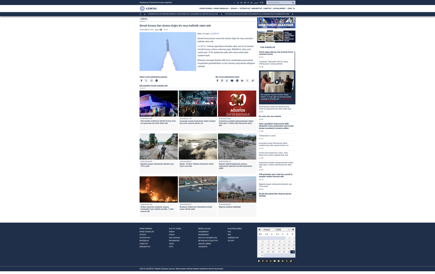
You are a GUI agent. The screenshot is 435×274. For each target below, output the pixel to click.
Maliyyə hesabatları (207, 238)
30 (294, 252)
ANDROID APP (233, 238)
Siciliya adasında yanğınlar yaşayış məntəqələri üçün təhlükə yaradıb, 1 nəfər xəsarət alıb (157, 209)
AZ (234, 2)
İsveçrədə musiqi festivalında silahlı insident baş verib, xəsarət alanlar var (197, 122)
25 (268, 252)
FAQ (229, 232)
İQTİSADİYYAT (245, 8)
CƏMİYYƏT (267, 8)
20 (279, 248)
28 (284, 252)
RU (238, 2)
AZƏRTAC (214, 33)
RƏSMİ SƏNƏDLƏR (221, 8)
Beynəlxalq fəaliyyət (208, 241)
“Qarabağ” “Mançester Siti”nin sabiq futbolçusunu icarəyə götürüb (273, 63)
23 (294, 248)
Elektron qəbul (235, 229)
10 (262, 245)
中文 (261, 2)
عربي (256, 2)
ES (251, 2)
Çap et (157, 30)
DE (245, 2)
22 (289, 248)
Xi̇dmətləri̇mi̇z (204, 244)
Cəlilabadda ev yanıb (267, 136)
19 (273, 248)
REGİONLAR (144, 241)
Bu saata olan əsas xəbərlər (270, 116)
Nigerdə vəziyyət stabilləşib (230, 207)
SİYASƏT (234, 8)
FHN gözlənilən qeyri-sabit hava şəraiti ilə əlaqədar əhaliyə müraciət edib (240, 14)
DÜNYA (144, 19)
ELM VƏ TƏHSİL (175, 229)
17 (262, 248)
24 (262, 252)
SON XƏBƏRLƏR (267, 47)
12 (273, 245)
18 (268, 248)
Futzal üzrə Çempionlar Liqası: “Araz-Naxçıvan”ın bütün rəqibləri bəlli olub (273, 154)
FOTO (171, 247)
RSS (229, 235)
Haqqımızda (203, 232)
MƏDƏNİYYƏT (256, 8)
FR (248, 2)
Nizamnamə (203, 235)
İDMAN (171, 232)
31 (262, 255)
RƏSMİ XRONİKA (206, 8)
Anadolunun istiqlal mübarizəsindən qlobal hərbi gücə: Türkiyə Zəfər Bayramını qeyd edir (236, 123)
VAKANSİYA (202, 247)
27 (279, 252)
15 (289, 245)
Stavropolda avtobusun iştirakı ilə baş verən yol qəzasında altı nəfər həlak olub (167, 14)
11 (268, 245)
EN (241, 2)
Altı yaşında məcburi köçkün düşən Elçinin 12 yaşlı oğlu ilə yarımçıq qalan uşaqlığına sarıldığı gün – (276, 98)
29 (289, 252)
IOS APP (231, 241)
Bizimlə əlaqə (204, 229)
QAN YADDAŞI (174, 238)
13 (279, 245)
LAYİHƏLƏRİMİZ (279, 8)
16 (294, 245)
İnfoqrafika (174, 241)
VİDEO (290, 8)
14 (284, 245)
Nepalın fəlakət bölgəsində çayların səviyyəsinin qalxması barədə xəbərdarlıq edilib (235, 166)
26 (273, 252)
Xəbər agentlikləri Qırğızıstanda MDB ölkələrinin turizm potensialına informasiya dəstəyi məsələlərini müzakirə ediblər (276, 126)
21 (284, 248)
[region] (277, 124)
